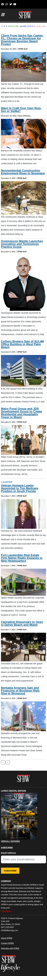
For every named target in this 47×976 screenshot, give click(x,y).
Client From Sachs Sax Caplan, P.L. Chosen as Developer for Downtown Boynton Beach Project (22, 40)
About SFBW (6, 938)
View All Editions (10, 841)
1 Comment (6, 482)
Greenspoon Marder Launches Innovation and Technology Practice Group (22, 243)
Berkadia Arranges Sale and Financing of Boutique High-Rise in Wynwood (20, 690)
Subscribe (10, 871)
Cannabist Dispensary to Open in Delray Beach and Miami (22, 623)
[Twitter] (10, 4)
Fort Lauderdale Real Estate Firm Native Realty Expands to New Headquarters (22, 557)
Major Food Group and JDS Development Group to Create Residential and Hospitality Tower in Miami (21, 413)
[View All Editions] (19, 816)
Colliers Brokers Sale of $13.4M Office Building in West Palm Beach (22, 344)
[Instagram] (6, 4)
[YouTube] (14, 4)
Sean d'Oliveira (24, 116)
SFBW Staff (22, 49)
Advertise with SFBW (10, 948)
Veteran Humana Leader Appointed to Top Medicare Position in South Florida (19, 488)
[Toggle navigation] (2, 15)
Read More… (6, 911)
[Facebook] (2, 4)
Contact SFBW (7, 943)
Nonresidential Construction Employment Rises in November (23, 172)
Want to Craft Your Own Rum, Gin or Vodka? (21, 109)
